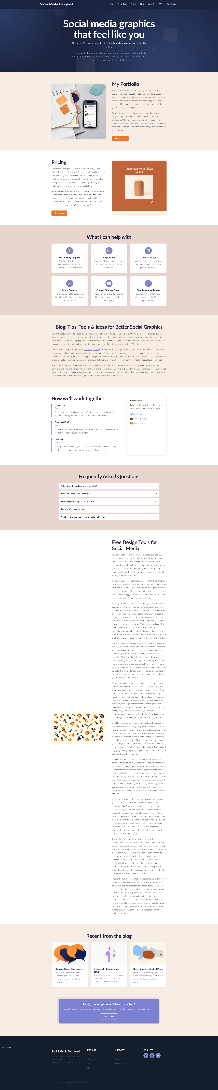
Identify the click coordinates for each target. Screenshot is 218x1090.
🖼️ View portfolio (138, 423)
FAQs (160, 4)
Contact (151, 4)
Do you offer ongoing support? (74, 509)
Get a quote (59, 213)
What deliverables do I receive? (75, 494)
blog (129, 595)
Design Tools (171, 4)
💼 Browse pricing (138, 419)
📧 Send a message (138, 414)
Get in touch (109, 1016)
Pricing (133, 4)
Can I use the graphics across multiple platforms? (83, 517)
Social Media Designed (56, 4)
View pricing (120, 138)
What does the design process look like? (79, 486)
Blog (142, 4)
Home (110, 4)
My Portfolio (122, 4)
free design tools (91, 350)
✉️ (158, 1055)
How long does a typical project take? (78, 501)
